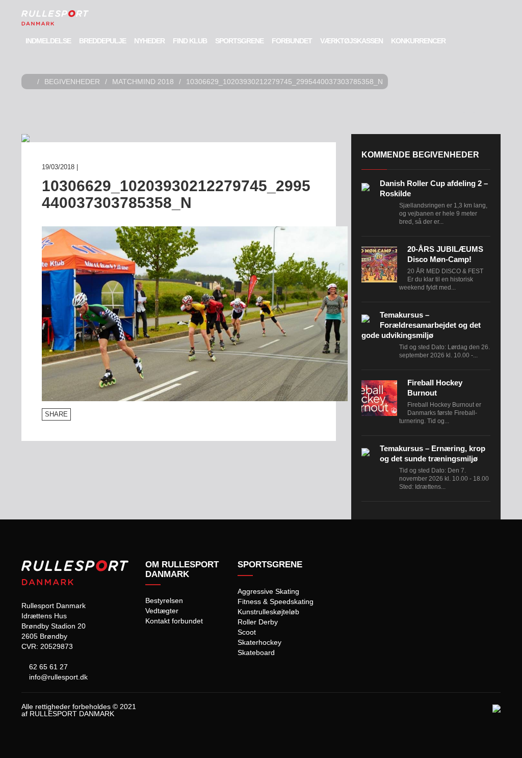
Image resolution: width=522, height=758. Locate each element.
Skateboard (256, 652)
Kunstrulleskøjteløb (268, 612)
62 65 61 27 (47, 667)
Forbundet (292, 41)
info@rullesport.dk (57, 677)
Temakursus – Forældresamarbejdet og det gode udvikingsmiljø (421, 324)
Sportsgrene (239, 41)
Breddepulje (102, 41)
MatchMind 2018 (143, 81)
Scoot (247, 632)
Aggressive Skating (268, 591)
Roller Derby (258, 622)
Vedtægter (161, 611)
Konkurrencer (418, 41)
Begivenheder (72, 81)
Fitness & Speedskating (276, 601)
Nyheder (149, 41)
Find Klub (190, 41)
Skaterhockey (259, 642)
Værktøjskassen (351, 41)
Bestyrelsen (164, 600)
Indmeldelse (48, 41)
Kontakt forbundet (174, 621)
